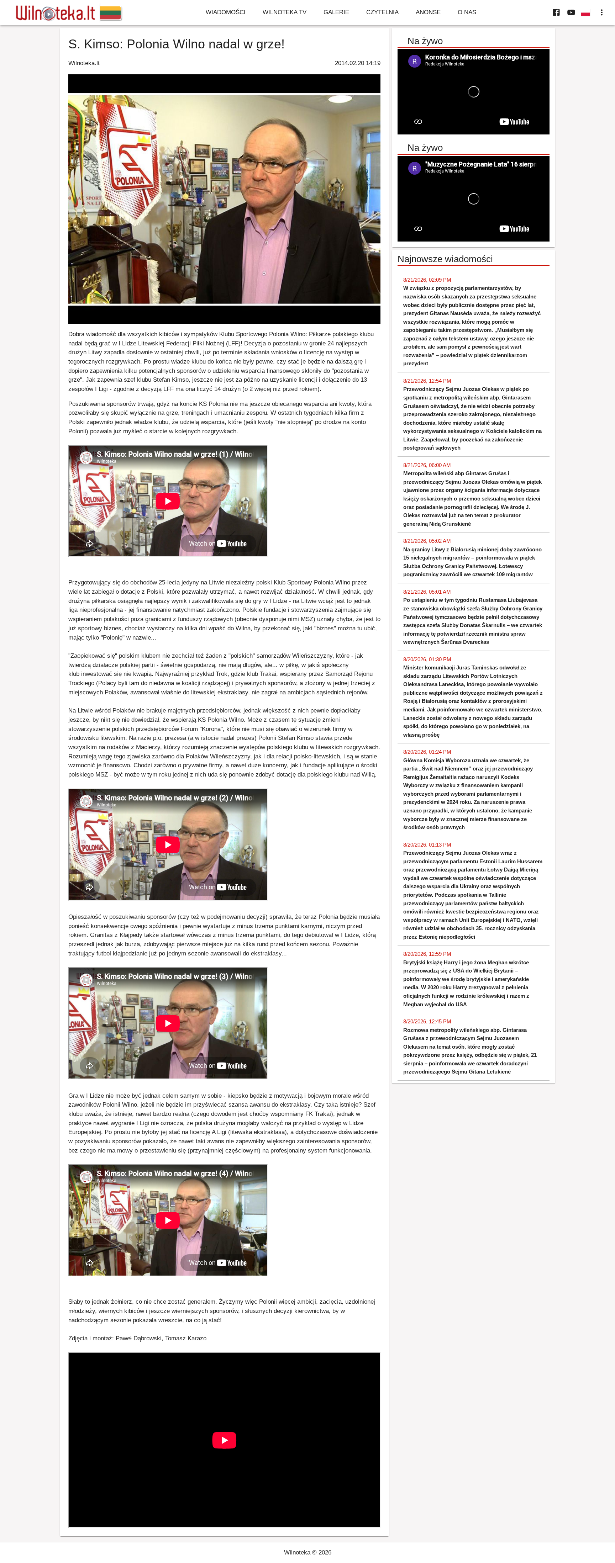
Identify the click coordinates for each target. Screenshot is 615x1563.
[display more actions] (602, 12)
